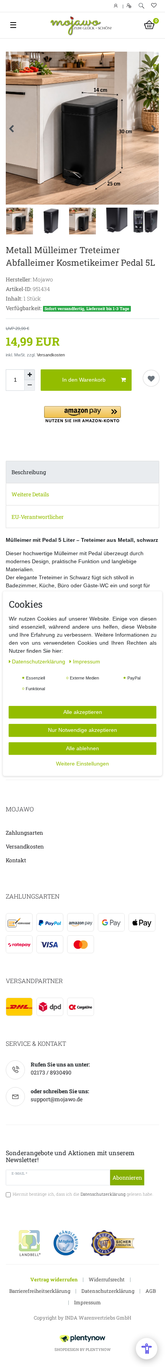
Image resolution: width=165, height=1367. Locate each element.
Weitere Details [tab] (30, 494)
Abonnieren (127, 1177)
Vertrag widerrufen (54, 1279)
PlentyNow (98, 1349)
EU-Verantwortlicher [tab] (38, 516)
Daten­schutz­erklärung (39, 661)
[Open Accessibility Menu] (146, 1348)
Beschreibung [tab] (29, 472)
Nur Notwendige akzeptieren (82, 730)
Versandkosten (51, 355)
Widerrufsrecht (107, 1279)
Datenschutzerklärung (107, 1290)
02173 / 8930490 (51, 1072)
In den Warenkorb (84, 380)
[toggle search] (141, 6)
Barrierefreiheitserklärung (39, 1290)
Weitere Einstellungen (82, 764)
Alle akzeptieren (82, 712)
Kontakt (16, 860)
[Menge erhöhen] (29, 374)
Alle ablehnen (82, 748)
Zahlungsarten (24, 832)
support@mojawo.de (56, 1099)
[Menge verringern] (29, 385)
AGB (150, 1290)
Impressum (87, 1302)
